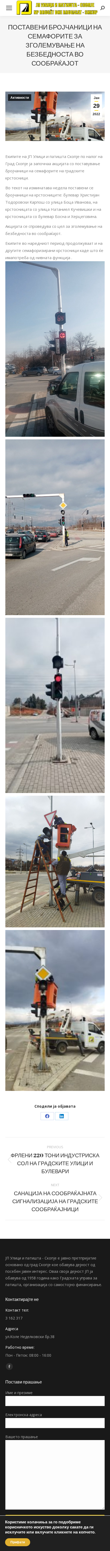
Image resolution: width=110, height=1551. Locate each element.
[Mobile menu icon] (9, 8)
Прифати (17, 1542)
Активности (19, 98)
